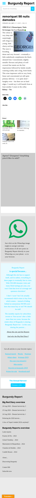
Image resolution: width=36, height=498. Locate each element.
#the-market (18, 364)
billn (24, 23)
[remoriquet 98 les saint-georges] (8, 123)
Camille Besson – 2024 (9, 452)
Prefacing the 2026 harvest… (11, 418)
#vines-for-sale (11, 371)
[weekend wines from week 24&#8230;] (8, 136)
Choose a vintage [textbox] (18, 385)
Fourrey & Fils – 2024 (9, 436)
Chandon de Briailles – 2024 (11, 448)
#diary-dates (12, 357)
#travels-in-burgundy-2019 (18, 368)
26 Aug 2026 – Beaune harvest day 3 (14, 406)
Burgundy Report (21, 3)
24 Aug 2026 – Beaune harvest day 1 (14, 414)
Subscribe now (7, 471)
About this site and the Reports (18, 332)
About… (5, 457)
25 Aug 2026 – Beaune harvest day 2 (14, 410)
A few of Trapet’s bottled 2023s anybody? (15, 422)
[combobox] (18, 385)
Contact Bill (6, 467)
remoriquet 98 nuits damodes (16, 18)
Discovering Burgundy (9, 461)
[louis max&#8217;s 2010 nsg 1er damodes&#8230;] (23, 123)
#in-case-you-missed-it (18, 361)
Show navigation (4, 3)
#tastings (28, 354)
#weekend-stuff (24, 371)
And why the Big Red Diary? (18, 336)
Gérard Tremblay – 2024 (10, 440)
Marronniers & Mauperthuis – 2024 (13, 444)
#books (20, 354)
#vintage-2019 (23, 357)
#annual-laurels (10, 354)
